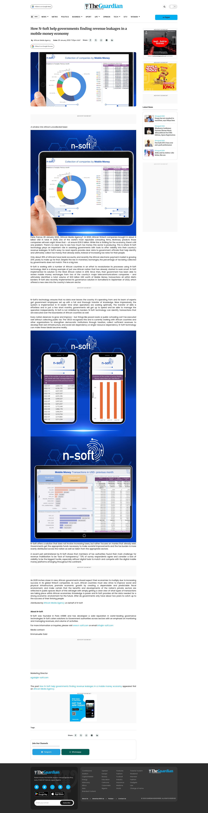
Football (119, 777)
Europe (104, 774)
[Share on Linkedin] (112, 40)
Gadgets (133, 782)
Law (131, 785)
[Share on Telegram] (106, 40)
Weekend (133, 774)
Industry (119, 779)
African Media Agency (54, 603)
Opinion (106, 17)
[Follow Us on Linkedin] (60, 787)
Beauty (104, 777)
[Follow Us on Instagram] (52, 787)
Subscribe (66, 803)
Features (119, 771)
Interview (133, 777)
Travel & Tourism (136, 771)
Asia (83, 788)
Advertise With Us (98, 799)
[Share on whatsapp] (101, 40)
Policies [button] (110, 799)
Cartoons (105, 782)
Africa (84, 785)
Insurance (120, 782)
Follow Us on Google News (43, 6)
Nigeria (104, 788)
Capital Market (87, 777)
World (118, 788)
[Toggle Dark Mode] (173, 6)
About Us (85, 799)
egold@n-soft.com (39, 677)
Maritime (119, 785)
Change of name (137, 788)
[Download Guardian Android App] (41, 793)
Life (96, 17)
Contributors (87, 771)
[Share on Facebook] (90, 40)
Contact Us (122, 799)
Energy (84, 779)
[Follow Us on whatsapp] (68, 787)
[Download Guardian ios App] (58, 793)
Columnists (106, 785)
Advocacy (86, 782)
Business (76, 17)
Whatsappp (76, 752)
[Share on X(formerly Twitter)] (96, 40)
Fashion (119, 774)
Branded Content (89, 791)
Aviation (85, 774)
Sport (88, 17)
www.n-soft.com (81, 625)
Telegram (47, 752)
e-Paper (166, 17)
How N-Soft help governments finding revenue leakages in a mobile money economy (81, 686)
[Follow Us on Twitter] (44, 787)
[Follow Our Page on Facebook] (36, 787)
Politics (65, 17)
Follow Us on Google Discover (44, 46)
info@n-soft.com (105, 625)
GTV (125, 17)
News (44, 17)
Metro (55, 17)
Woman (134, 17)
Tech (116, 17)
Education (106, 779)
